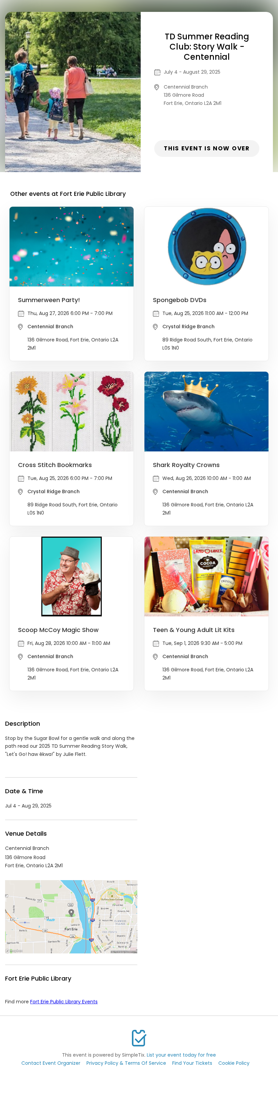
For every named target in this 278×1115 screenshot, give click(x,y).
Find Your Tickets (192, 1063)
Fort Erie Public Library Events (64, 1001)
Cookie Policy (234, 1063)
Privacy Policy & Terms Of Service (126, 1063)
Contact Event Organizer (50, 1063)
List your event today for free (181, 1055)
